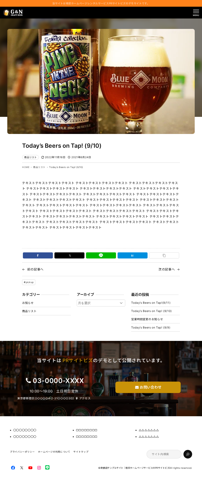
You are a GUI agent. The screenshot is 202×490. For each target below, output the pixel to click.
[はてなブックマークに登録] (133, 255)
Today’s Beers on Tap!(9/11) (150, 302)
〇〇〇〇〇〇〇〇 (24, 430)
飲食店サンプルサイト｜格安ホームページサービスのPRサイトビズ (135, 467)
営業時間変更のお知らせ (147, 319)
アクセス (85, 398)
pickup (30, 282)
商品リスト (30, 157)
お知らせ (28, 303)
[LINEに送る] (101, 255)
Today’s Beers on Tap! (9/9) (150, 327)
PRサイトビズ (78, 360)
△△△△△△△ (149, 430)
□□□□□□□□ (86, 430)
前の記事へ (35, 269)
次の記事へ (166, 269)
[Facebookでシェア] (38, 255)
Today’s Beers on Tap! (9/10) (151, 311)
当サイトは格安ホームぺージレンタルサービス (101, 3)
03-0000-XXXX (58, 381)
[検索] (187, 454)
